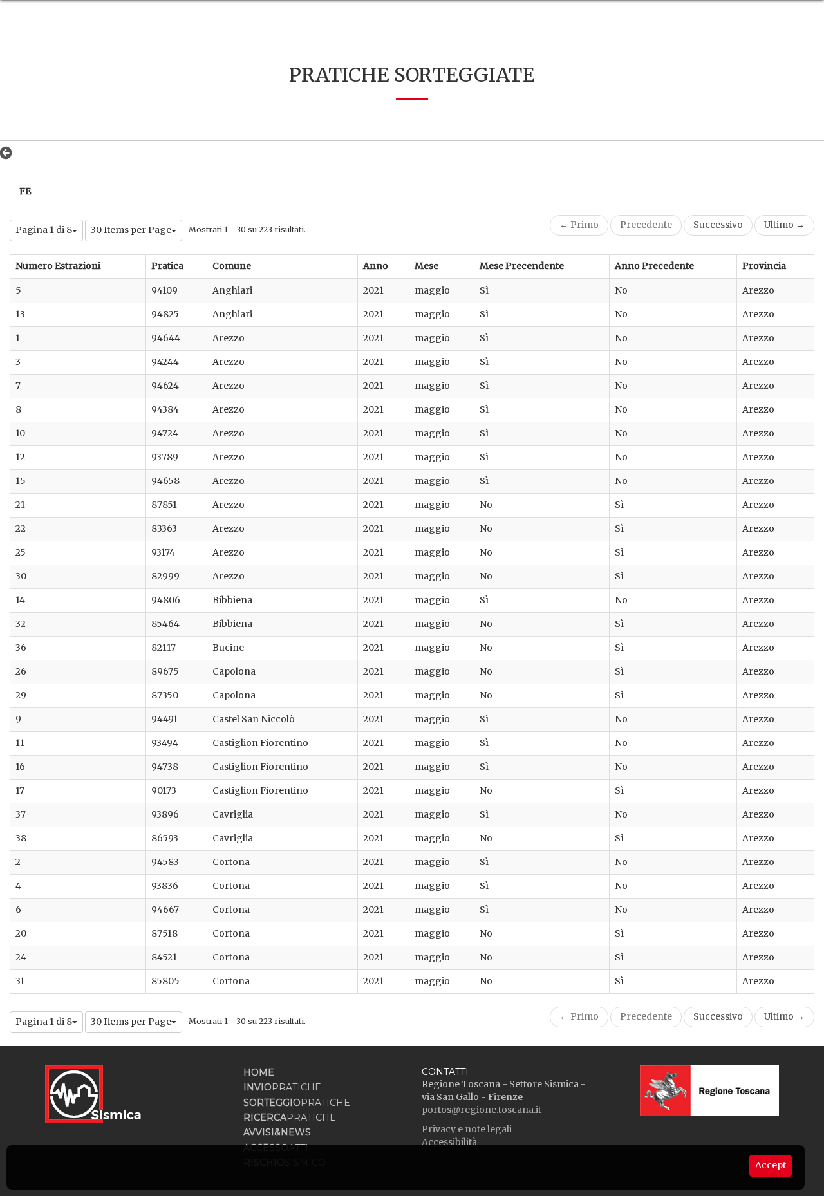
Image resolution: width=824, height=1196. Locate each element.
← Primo (579, 224)
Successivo (718, 224)
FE (25, 191)
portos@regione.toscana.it (481, 1110)
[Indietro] (9, 152)
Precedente (646, 224)
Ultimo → (784, 224)
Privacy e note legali (467, 1129)
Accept (770, 1165)
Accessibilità (449, 1142)
